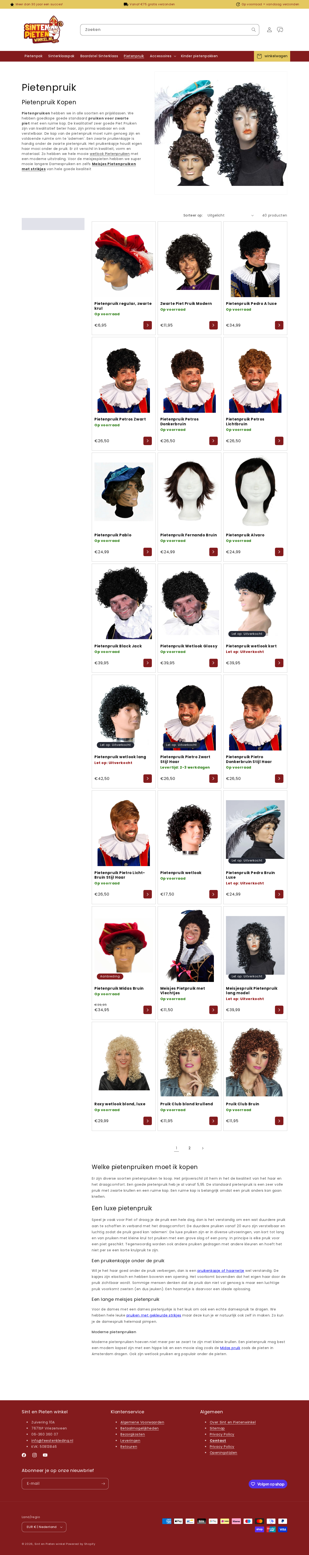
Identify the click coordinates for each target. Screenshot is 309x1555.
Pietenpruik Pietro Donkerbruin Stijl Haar (249, 759)
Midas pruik (230, 1347)
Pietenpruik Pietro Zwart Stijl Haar (185, 759)
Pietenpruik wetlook (181, 872)
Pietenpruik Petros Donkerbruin (179, 421)
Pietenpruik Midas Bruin (119, 988)
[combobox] (169, 29)
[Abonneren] (103, 1483)
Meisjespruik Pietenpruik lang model (251, 990)
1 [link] (176, 1148)
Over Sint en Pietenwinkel (233, 1422)
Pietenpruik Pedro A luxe (251, 303)
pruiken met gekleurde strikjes (153, 1315)
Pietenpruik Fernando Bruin (188, 535)
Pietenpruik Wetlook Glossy (189, 646)
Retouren (128, 1446)
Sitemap (217, 1428)
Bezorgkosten (132, 1434)
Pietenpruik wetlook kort (251, 646)
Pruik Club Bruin (242, 1104)
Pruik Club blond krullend (186, 1104)
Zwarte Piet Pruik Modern (186, 303)
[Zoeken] (253, 29)
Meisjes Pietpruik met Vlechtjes (182, 990)
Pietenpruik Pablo (112, 535)
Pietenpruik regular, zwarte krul (123, 306)
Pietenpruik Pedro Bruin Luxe (250, 875)
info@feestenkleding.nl (52, 1440)
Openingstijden (223, 1452)
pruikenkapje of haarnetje (220, 1270)
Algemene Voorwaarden (142, 1422)
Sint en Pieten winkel (50, 1544)
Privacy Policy (222, 1434)
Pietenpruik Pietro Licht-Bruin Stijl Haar (119, 875)
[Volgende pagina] (202, 1148)
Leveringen (130, 1440)
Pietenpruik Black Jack (118, 646)
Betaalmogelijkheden (139, 1428)
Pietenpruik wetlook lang (120, 757)
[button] (162, 56)
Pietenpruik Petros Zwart (120, 419)
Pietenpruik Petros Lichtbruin (245, 421)
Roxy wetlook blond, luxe (119, 1104)
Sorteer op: (193, 215)
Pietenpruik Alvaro (245, 535)
